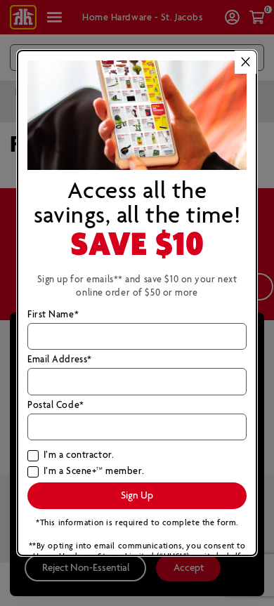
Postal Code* (55, 405)
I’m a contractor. (79, 455)
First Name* (53, 315)
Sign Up (137, 495)
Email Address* (59, 360)
